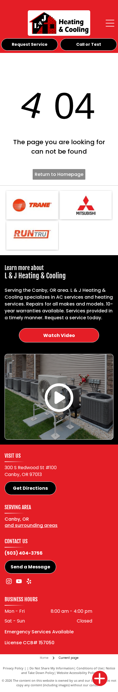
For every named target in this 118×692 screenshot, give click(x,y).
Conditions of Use (89, 668)
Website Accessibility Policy (77, 673)
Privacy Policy (13, 668)
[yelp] (29, 582)
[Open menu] (110, 23)
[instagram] (9, 582)
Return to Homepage (59, 174)
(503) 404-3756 (24, 553)
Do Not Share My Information (52, 668)
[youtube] (19, 582)
